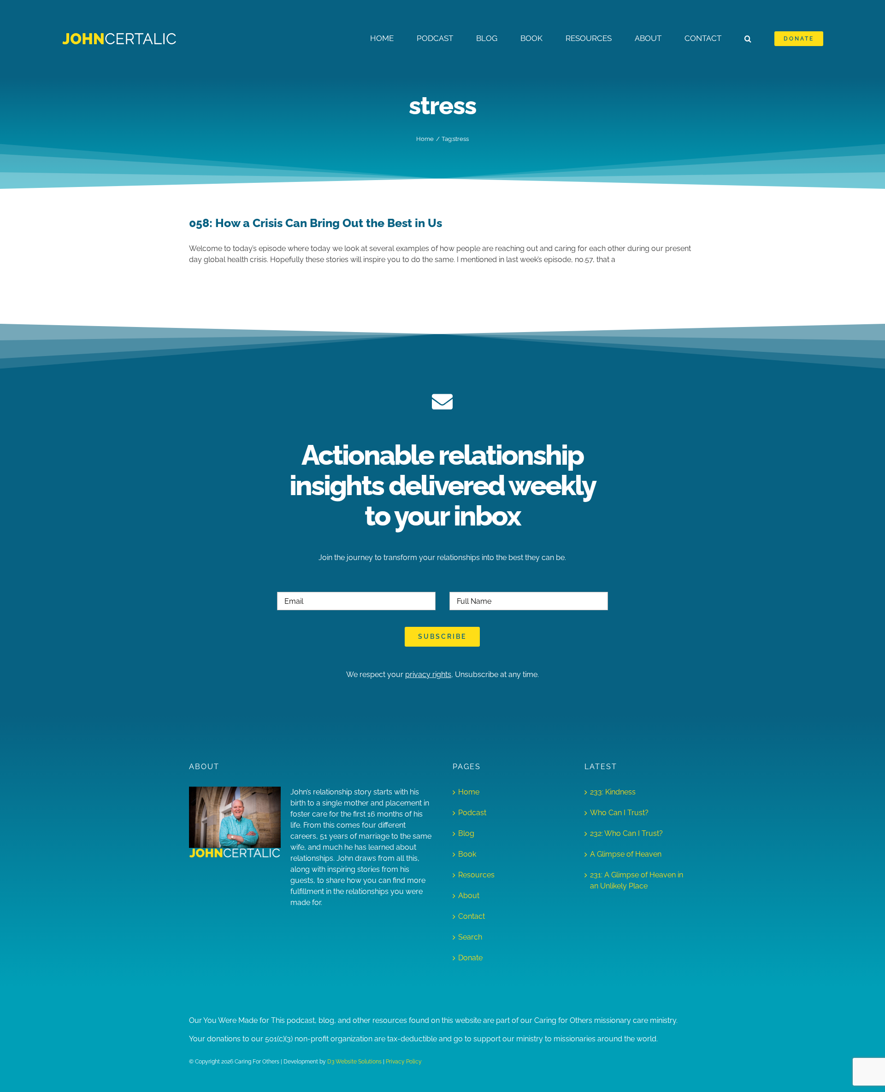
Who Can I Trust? (619, 812)
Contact (471, 916)
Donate (470, 957)
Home (468, 792)
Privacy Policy (404, 1061)
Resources (476, 874)
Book (467, 854)
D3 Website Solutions (354, 1061)
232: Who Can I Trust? (626, 833)
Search (470, 937)
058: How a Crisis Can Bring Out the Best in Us (315, 223)
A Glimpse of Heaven (625, 854)
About (468, 895)
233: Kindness (613, 792)
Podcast (472, 812)
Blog (466, 833)
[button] (747, 38)
